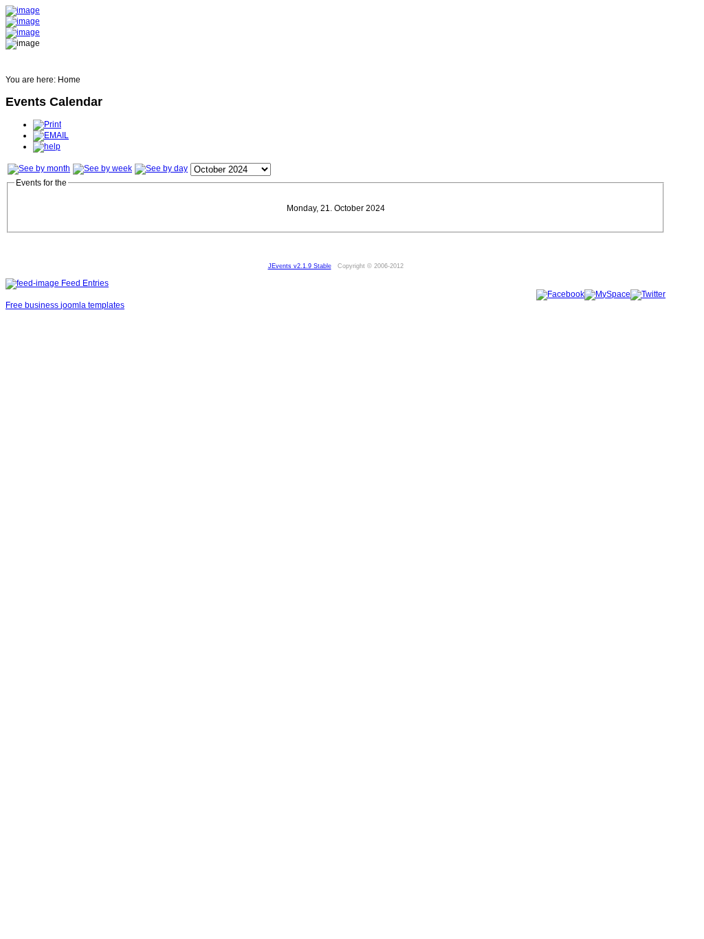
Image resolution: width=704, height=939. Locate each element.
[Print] (47, 124)
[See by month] (39, 168)
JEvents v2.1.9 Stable (299, 266)
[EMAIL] (51, 135)
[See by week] (102, 168)
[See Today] (161, 168)
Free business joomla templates (65, 305)
